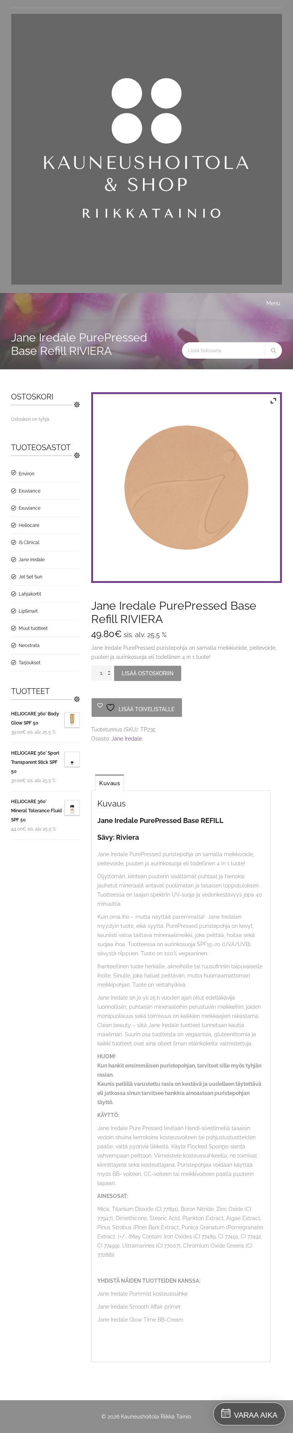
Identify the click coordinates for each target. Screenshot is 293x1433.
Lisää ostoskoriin (148, 673)
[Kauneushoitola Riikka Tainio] (146, 283)
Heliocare (29, 525)
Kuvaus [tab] (109, 783)
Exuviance (29, 491)
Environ (26, 474)
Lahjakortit (30, 594)
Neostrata (29, 645)
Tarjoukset (29, 662)
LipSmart (28, 611)
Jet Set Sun (30, 577)
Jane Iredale (32, 559)
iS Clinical (29, 542)
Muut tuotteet (33, 628)
